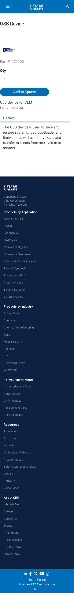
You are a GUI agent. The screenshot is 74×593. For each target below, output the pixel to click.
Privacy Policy (12, 546)
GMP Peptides (12, 400)
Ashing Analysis (13, 218)
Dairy (7, 334)
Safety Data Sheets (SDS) (20, 466)
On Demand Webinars (17, 452)
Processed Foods (14, 362)
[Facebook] (31, 574)
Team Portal (37, 580)
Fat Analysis (11, 232)
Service (8, 473)
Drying (8, 225)
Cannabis (9, 320)
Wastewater (11, 370)
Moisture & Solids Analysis (20, 261)
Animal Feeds (12, 313)
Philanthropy (11, 532)
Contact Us (11, 518)
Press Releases (13, 539)
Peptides (9, 348)
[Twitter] (36, 574)
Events (8, 525)
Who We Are (11, 504)
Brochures (10, 438)
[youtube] (42, 574)
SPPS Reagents (13, 414)
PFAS (7, 355)
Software (9, 480)
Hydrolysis (10, 240)
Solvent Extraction (15, 289)
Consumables (12, 393)
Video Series (11, 487)
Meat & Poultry (13, 341)
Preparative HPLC (15, 275)
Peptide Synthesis (15, 268)
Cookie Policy (12, 553)
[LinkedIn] (26, 574)
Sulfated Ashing (13, 296)
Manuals (9, 445)
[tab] (35, 118)
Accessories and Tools (17, 386)
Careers (8, 511)
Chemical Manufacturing (19, 327)
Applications (11, 431)
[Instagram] (48, 574)
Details (9, 118)
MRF (37, 589)
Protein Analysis (13, 282)
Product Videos (13, 459)
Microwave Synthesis (17, 254)
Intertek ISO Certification (37, 584)
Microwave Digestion (16, 247)
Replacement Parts (15, 407)
